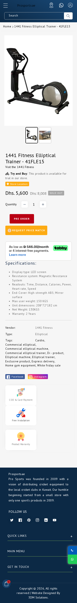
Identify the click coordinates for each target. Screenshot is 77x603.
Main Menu (16, 551)
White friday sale (49, 365)
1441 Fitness (25, 167)
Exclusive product (17, 361)
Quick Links (17, 536)
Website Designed (44, 593)
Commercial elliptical (20, 344)
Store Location (18, 184)
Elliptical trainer (43, 357)
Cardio (39, 340)
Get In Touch (18, 567)
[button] (7, 6)
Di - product (55, 353)
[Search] (68, 15)
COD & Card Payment (21, 399)
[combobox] (34, 16)
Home (7, 26)
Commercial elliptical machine (26, 349)
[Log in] (70, 5)
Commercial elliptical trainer (25, 353)
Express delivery (43, 361)
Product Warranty (21, 444)
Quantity (11, 204)
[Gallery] (38, 90)
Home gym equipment (20, 365)
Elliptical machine (18, 357)
